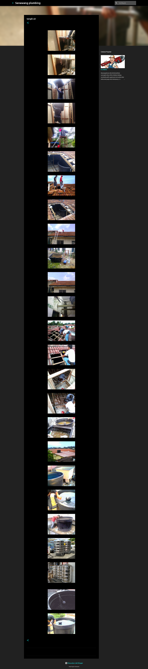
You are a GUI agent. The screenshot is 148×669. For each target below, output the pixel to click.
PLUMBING (104, 69)
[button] (28, 23)
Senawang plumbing (28, 2)
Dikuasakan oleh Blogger (75, 663)
